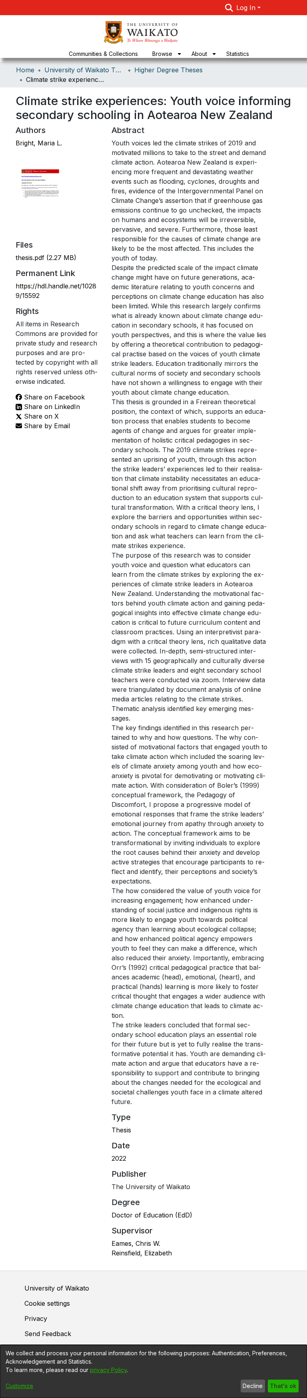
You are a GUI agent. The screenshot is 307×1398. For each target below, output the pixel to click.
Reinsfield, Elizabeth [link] (142, 1253)
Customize (19, 1385)
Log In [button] (246, 8)
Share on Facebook (53, 397)
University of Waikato (56, 1288)
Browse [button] (162, 53)
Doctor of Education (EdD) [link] (152, 1215)
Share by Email (46, 426)
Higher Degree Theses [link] (168, 70)
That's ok (283, 1385)
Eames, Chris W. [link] (136, 1243)
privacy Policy (108, 1369)
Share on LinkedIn (51, 407)
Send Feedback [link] (47, 1334)
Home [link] (25, 70)
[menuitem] (164, 54)
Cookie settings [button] (47, 1303)
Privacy (35, 1319)
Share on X (40, 416)
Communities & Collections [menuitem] (103, 53)
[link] (46, 258)
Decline (253, 1385)
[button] (229, 7)
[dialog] (153, 1371)
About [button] (199, 53)
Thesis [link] (121, 1130)
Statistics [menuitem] (237, 53)
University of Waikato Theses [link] (84, 70)
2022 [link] (119, 1158)
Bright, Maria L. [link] (39, 143)
